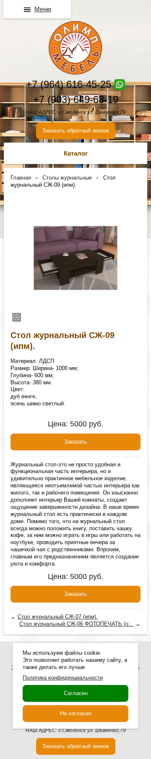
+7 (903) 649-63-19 (75, 99)
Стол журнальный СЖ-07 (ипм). (58, 617)
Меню (42, 9)
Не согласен (75, 713)
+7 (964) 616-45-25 (68, 84)
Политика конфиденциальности (63, 677)
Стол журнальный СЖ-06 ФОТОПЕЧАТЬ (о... (76, 624)
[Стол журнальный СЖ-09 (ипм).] (75, 258)
